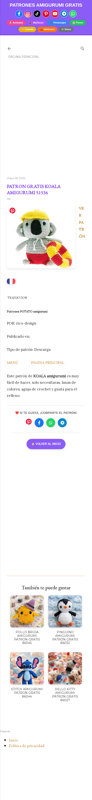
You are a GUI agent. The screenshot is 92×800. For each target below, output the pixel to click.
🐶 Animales (16, 22)
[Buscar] (82, 47)
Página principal (23, 57)
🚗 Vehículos (47, 29)
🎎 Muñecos (36, 22)
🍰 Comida (27, 29)
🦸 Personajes (58, 22)
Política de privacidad (27, 745)
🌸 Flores (77, 22)
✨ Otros (66, 29)
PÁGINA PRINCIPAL (47, 362)
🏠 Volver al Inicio (46, 444)
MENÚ (12, 362)
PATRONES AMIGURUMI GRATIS (46, 5)
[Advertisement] (46, 119)
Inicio (13, 740)
